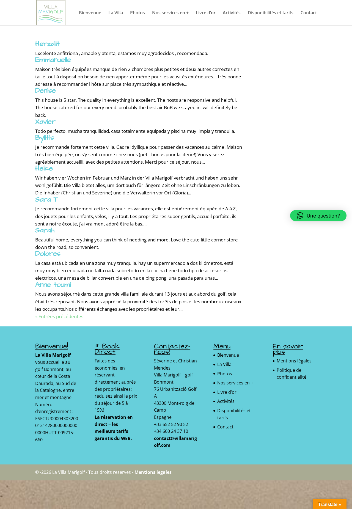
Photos (137, 13)
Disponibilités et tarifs (270, 13)
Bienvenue (90, 13)
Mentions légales (294, 361)
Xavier (45, 121)
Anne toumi (53, 285)
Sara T (46, 199)
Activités (232, 13)
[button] (318, 215)
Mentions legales (153, 472)
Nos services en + (170, 13)
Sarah (44, 230)
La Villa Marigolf (53, 355)
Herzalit (47, 44)
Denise (45, 90)
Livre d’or (206, 13)
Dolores (48, 253)
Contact (309, 13)
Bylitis (44, 137)
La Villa (115, 13)
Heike (44, 168)
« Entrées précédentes (59, 316)
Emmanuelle (53, 60)
